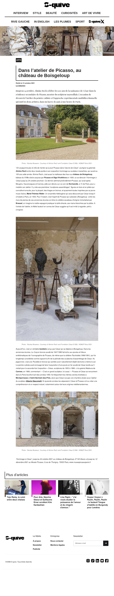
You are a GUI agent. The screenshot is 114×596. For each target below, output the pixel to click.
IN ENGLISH (41, 21)
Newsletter (37, 545)
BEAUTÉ (51, 13)
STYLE (37, 13)
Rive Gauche (20, 21)
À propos (37, 541)
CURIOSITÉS (69, 13)
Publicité (36, 549)
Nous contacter (56, 541)
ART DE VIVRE (91, 13)
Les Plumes (62, 21)
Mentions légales (57, 545)
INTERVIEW (20, 13)
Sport (80, 21)
